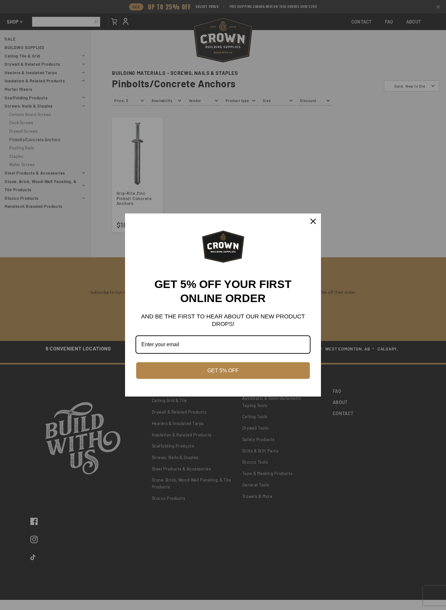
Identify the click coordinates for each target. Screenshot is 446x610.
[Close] (313, 221)
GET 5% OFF (223, 370)
